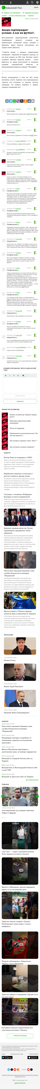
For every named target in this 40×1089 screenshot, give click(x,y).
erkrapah (18, 120)
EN (6, 2)
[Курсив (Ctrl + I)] (10, 375)
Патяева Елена (9, 660)
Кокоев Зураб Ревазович (13, 686)
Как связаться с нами (17, 1054)
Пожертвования (33, 1054)
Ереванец (31, 15)
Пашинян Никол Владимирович (16, 712)
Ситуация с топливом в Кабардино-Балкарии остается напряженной (18, 495)
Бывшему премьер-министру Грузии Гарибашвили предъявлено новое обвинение (18, 530)
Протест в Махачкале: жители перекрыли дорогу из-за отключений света (18, 888)
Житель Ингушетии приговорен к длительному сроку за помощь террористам (19, 750)
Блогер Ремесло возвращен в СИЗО (18, 457)
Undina (18, 141)
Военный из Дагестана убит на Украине (17, 776)
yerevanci (18, 130)
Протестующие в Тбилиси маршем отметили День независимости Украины (20, 612)
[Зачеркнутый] (18, 375)
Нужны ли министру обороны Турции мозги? (23, 415)
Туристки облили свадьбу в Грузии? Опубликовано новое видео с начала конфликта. (16, 923)
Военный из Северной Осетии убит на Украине (17, 759)
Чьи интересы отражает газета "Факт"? (23, 441)
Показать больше (20, 1035)
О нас (3, 1054)
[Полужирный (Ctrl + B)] (6, 375)
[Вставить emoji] (23, 375)
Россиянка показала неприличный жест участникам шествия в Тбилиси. (17, 1028)
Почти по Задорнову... (17, 428)
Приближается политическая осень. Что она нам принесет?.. (24, 434)
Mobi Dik (18, 109)
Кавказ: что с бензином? (12, 12)
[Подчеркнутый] (14, 375)
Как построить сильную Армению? (22, 447)
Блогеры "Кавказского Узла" (17, 15)
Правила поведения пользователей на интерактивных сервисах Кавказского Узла (20, 1075)
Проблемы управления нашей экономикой (20, 422)
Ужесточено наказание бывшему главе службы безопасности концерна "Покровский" (19, 573)
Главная (4, 15)
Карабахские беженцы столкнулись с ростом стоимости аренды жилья (18, 474)
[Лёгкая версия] (10, 2)
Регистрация (20, 396)
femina (18, 188)
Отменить (20, 401)
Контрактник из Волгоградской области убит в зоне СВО (20, 768)
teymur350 (19, 239)
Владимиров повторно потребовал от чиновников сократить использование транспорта (17, 740)
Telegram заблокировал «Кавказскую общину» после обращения (16, 962)
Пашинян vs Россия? (32, 12)
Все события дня (32, 780)
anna (17, 149)
